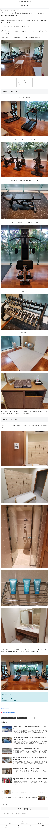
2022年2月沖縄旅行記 (9, 712)
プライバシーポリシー (24, 823)
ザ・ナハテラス (5, 708)
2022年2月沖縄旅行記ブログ (7, 717)
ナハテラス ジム (31, 717)
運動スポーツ (24, 717)
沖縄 (19, 717)
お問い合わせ (40, 823)
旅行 (15, 717)
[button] (45, 426)
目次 (23, 80)
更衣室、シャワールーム (25, 84)
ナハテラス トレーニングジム (41, 717)
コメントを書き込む (24, 809)
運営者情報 (9, 823)
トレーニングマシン (24, 82)
